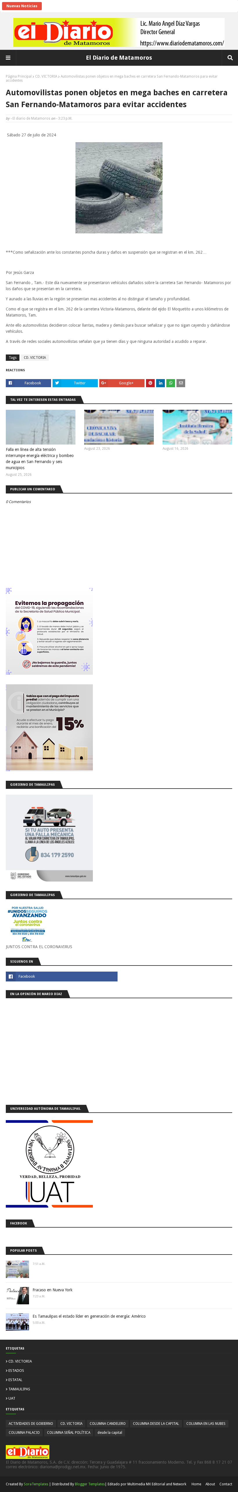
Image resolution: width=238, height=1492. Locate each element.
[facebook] (62, 976)
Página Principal (19, 76)
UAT (11, 1398)
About (210, 1484)
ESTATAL (15, 1380)
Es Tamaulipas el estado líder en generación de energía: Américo (89, 1316)
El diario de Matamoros (31, 118)
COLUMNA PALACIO (24, 1433)
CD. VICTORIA (46, 76)
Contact (225, 1484)
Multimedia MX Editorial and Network (156, 1484)
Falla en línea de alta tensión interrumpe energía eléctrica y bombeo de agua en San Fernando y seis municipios (40, 458)
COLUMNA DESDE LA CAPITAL (156, 1424)
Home (196, 1484)
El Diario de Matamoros (119, 57)
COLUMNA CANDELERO (108, 1424)
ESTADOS (16, 1370)
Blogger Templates (90, 1484)
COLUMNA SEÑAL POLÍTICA (68, 1433)
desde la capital (110, 1433)
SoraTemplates (36, 1484)
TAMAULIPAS (19, 1389)
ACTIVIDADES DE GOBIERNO (31, 1424)
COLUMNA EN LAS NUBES (206, 1424)
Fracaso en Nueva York (53, 1290)
